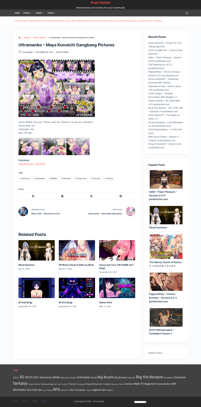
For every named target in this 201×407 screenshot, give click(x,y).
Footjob (65, 384)
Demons (66, 178)
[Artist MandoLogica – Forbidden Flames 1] (167, 317)
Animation (39, 178)
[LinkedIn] (120, 196)
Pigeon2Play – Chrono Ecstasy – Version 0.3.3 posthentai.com (163, 298)
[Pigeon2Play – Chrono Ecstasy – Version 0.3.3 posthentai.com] (167, 281)
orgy (44, 390)
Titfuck (109, 178)
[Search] (187, 13)
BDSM (53, 178)
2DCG (16, 377)
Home (17, 13)
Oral (29, 389)
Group (68, 20)
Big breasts (131, 20)
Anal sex (18, 20)
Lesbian (141, 20)
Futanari (105, 20)
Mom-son (41, 20)
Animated (72, 378)
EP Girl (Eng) (65, 302)
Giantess (121, 20)
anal (56, 377)
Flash (59, 384)
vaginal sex (99, 389)
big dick (131, 377)
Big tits (142, 377)
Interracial (51, 20)
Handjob (106, 384)
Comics (26, 13)
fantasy (20, 383)
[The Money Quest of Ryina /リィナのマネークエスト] (167, 246)
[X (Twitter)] (62, 196)
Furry (97, 20)
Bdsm (74, 20)
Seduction (65, 390)
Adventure (46, 377)
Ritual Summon (26, 264)
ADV (36, 377)
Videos (51, 13)
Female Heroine (34, 384)
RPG (56, 389)
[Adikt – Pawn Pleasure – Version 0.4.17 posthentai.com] (167, 179)
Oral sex (95, 178)
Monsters (19, 389)
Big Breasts (120, 377)
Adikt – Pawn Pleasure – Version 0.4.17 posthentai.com (163, 195)
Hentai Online (155, 353)
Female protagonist (49, 384)
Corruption (168, 377)
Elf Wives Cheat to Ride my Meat (76, 264)
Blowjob (82, 20)
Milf (25, 20)
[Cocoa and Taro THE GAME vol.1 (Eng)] (117, 250)
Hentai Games (62, 52)
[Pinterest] (91, 196)
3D (21, 377)
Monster (61, 20)
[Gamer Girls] (117, 288)
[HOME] (19, 38)
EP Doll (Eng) (25, 302)
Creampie (180, 377)
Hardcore (114, 384)
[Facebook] (33, 196)
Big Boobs (106, 377)
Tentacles (80, 390)
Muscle (148, 20)
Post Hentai (100, 3)
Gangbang (81, 384)
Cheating (157, 20)
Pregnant (31, 20)
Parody (112, 20)
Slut (72, 389)
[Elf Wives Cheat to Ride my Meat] (77, 250)
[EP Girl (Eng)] (77, 288)
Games (39, 13)
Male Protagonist (145, 383)
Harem (121, 384)
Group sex (80, 178)
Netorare (90, 20)
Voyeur (109, 390)
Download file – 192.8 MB (31, 163)
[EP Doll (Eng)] (36, 288)
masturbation (163, 383)
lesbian (129, 383)
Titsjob (88, 390)
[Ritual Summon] (36, 250)
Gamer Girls (105, 302)
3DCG (29, 377)
